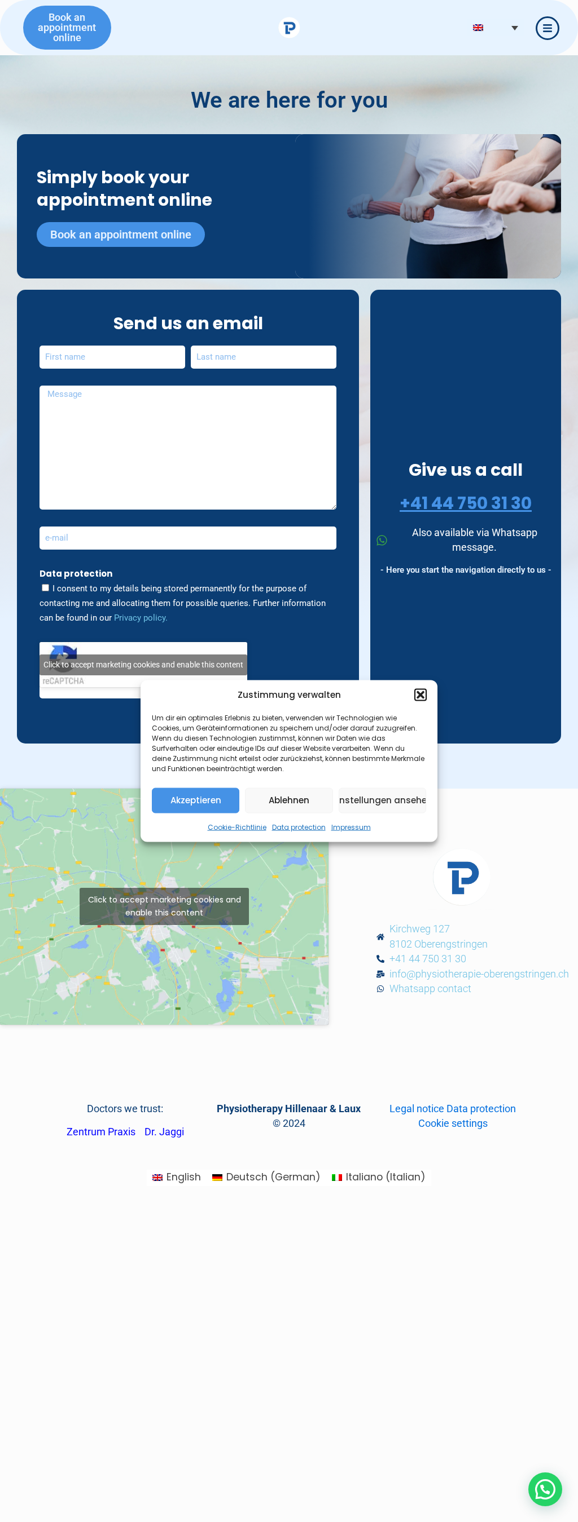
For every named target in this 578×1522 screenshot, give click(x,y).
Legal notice (416, 1108)
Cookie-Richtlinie (237, 826)
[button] (420, 695)
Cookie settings (453, 1123)
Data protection (299, 826)
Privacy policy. (141, 618)
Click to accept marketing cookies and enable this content (143, 664)
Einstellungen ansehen (382, 800)
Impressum (351, 826)
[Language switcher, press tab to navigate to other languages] (496, 27)
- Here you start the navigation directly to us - (465, 570)
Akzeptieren (195, 800)
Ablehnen (289, 800)
